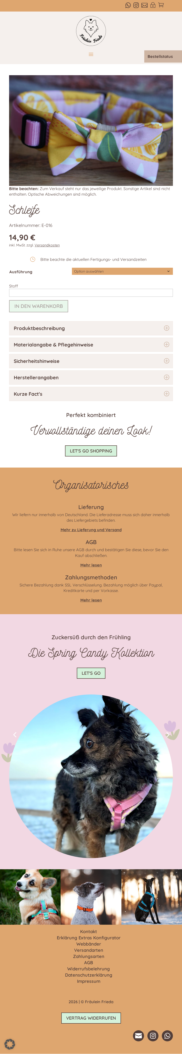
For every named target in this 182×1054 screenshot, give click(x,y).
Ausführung (20, 271)
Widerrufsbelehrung (88, 969)
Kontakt (88, 931)
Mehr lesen (91, 600)
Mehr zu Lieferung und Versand (91, 529)
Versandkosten (47, 245)
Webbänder (88, 944)
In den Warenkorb (38, 306)
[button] (14, 734)
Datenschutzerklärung (88, 975)
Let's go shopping (91, 451)
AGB (88, 962)
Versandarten (88, 950)
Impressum (88, 981)
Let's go (91, 673)
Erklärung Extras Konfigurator (89, 938)
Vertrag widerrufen (91, 1018)
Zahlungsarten (88, 956)
